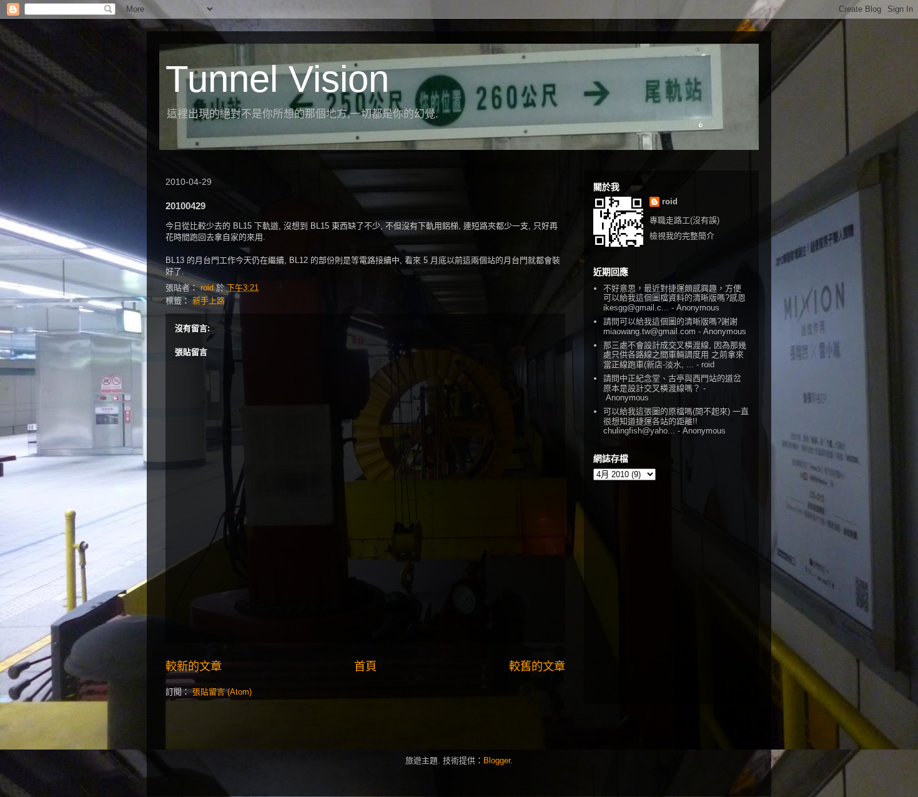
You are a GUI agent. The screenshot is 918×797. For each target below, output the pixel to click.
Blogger (496, 760)
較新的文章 (193, 666)
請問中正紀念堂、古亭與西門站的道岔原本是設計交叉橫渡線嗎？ (672, 383)
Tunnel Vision (277, 79)
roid (670, 201)
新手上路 (208, 300)
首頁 (365, 666)
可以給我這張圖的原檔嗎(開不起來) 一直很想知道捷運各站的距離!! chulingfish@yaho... (676, 421)
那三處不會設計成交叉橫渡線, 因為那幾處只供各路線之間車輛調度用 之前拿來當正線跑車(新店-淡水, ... (674, 354)
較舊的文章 (537, 666)
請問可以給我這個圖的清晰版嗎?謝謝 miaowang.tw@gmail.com (670, 326)
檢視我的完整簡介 (681, 235)
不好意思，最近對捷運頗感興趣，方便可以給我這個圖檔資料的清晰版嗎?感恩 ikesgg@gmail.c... (674, 298)
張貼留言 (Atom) (222, 691)
